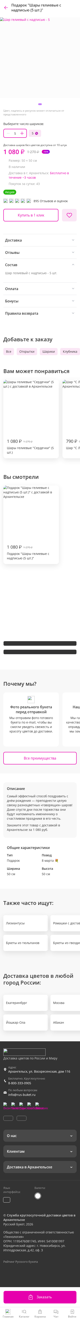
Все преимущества (40, 758)
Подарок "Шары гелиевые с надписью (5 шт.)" (28, 552)
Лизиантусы (15, 923)
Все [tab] (8, 351)
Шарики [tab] (48, 351)
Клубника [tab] (70, 351)
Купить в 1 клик (31, 215)
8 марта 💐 (50, 860)
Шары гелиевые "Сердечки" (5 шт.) (30, 446)
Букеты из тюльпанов (22, 943)
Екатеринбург (16, 1003)
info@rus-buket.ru (22, 1095)
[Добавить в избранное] (69, 215)
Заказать (44, 1296)
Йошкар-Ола (15, 1022)
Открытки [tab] (26, 351)
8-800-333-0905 (19, 1083)
